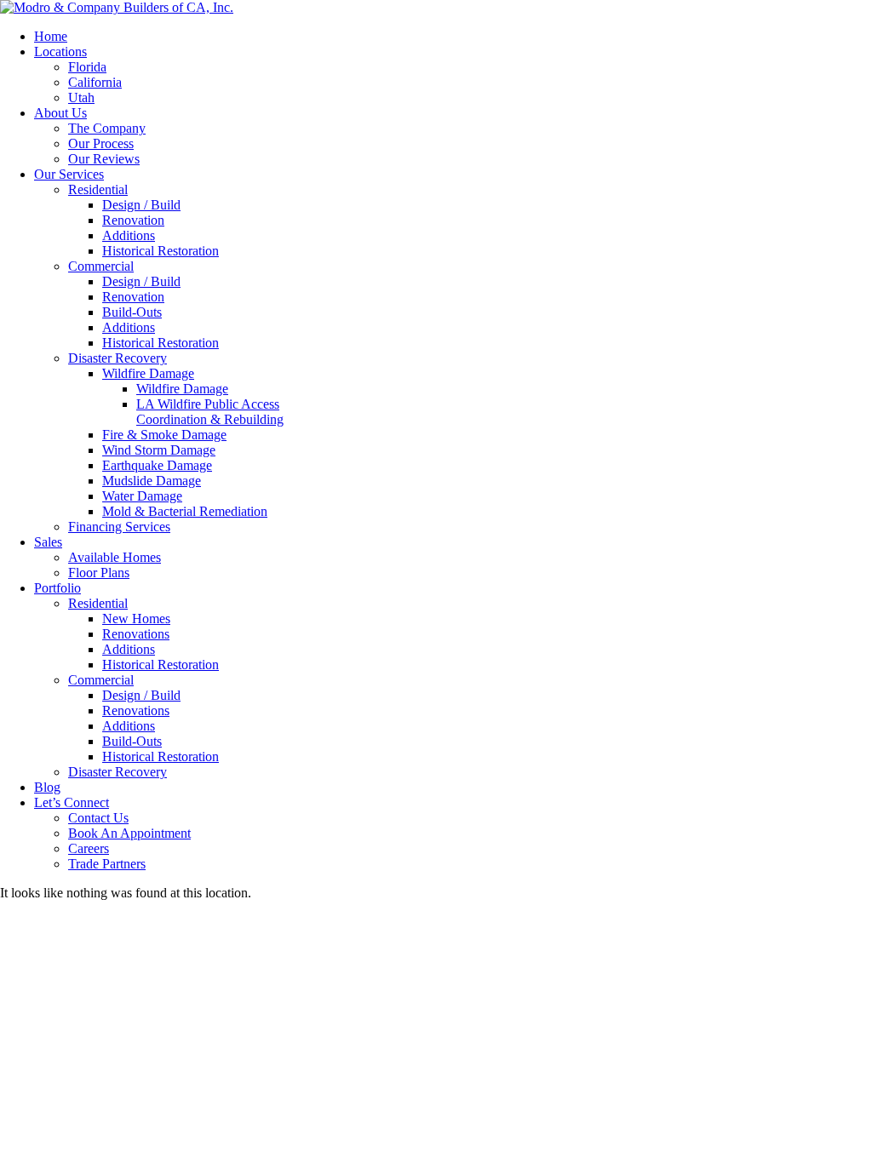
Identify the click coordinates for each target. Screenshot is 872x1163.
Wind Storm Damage (158, 450)
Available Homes (114, 557)
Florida (87, 67)
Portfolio (57, 588)
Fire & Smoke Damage (164, 434)
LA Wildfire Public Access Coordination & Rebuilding (210, 412)
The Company (107, 128)
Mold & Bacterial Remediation (184, 511)
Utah (81, 97)
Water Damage (142, 496)
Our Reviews (104, 159)
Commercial (101, 266)
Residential (98, 189)
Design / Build (141, 205)
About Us (60, 113)
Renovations (135, 634)
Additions (128, 235)
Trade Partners (107, 863)
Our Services (69, 174)
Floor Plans (98, 572)
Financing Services (119, 526)
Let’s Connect (71, 802)
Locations (60, 51)
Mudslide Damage (151, 480)
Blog (47, 787)
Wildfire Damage (148, 373)
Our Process (101, 143)
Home (50, 36)
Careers (88, 848)
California (95, 82)
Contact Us (98, 818)
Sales (48, 542)
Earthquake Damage (157, 465)
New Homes (136, 618)
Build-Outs (132, 312)
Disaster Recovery (117, 358)
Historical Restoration (160, 250)
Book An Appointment (129, 833)
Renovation (133, 220)
